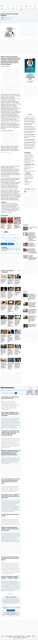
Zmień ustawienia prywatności (19, 636)
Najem (25, 169)
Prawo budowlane (27, 165)
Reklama (18, 637)
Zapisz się (10, 610)
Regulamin (28, 636)
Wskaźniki (28, 173)
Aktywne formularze (30, 164)
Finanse (17, 390)
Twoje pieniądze (21, 9)
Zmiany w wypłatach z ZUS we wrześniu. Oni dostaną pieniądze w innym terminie (30, 121)
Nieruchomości (8, 11)
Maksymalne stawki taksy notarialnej (28, 179)
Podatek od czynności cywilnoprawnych (28, 182)
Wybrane (33, 116)
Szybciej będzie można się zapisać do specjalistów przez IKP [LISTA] (30, 142)
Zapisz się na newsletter (12, 240)
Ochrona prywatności (9, 636)
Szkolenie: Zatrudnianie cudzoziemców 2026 (30, 77)
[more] (18, 235)
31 (25, 191)
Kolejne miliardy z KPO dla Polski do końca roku (29, 137)
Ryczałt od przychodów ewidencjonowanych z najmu (29, 176)
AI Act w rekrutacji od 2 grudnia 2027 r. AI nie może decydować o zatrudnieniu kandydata (29, 135)
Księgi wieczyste (27, 168)
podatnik (17, 104)
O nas (2, 636)
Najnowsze (27, 116)
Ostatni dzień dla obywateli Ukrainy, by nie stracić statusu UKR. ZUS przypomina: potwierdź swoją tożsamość (30, 129)
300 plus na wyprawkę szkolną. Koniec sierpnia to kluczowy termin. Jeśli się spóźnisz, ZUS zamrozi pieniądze (30, 145)
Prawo (12, 11)
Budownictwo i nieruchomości (29, 171)
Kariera (33, 636)
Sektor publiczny (13, 9)
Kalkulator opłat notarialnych (29, 158)
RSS (10, 637)
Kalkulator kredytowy (27, 159)
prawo (4, 210)
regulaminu (13, 607)
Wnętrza (27, 390)
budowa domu (3, 234)
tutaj (11, 147)
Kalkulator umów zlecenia (28, 155)
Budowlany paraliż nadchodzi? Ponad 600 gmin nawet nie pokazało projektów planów (29, 148)
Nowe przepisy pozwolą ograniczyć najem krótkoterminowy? (30, 124)
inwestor (2, 183)
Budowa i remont (22, 390)
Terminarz (28, 189)
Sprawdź (30, 81)
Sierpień (33, 189)
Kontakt (14, 637)
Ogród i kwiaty (32, 390)
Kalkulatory (28, 152)
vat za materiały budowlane (11, 234)
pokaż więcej (10, 593)
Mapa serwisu (24, 637)
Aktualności (25, 225)
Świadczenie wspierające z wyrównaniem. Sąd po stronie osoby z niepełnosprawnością (30, 127)
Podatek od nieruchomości (28, 174)
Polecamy (25, 291)
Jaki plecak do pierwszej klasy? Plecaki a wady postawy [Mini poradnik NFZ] (29, 140)
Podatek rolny (26, 184)
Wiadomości (3, 390)
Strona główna (3, 11)
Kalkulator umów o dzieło (28, 156)
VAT (11, 102)
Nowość (30, 73)
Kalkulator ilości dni (27, 162)
